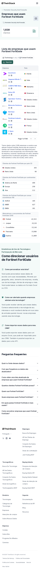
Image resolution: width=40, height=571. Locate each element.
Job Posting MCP (28, 455)
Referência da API (28, 503)
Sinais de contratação (29, 451)
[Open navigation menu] (37, 3)
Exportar (9, 62)
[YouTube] (10, 438)
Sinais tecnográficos (9, 484)
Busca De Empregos (29, 433)
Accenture (12, 73)
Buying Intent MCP (28, 488)
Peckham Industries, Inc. (15, 118)
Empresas (5, 510)
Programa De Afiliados (10, 538)
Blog (24, 508)
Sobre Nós (6, 534)
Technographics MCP (9, 488)
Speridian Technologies (15, 99)
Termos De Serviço (8, 558)
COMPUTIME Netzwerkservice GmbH (15, 86)
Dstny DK (11, 92)
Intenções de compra (9, 514)
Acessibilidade (20, 562)
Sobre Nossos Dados (9, 518)
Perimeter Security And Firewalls (15, 10)
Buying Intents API (28, 473)
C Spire (10, 131)
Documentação (27, 499)
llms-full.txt (5, 566)
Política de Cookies (8, 562)
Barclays (11, 112)
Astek (10, 125)
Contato (5, 530)
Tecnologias (6, 499)
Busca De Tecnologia (9, 466)
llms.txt (29, 562)
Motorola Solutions (15, 105)
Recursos (25, 512)
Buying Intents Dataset (29, 477)
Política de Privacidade (23, 558)
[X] (3, 438)
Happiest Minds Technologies (15, 79)
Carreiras (5, 542)
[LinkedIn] (6, 438)
